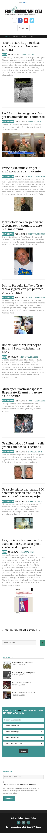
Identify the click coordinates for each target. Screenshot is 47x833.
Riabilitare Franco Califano (22, 662)
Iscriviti (9, 798)
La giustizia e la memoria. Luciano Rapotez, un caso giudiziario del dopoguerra (22, 543)
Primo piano (8, 121)
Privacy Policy (17, 818)
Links (38, 827)
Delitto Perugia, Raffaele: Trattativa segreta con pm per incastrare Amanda (23, 289)
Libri (4, 54)
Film (29, 827)
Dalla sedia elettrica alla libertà (24, 692)
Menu (21, 28)
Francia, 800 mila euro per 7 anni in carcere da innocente (21, 169)
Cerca (23, 751)
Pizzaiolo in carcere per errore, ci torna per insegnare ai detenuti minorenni (22, 225)
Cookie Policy (30, 818)
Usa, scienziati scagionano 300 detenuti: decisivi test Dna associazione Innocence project (23, 493)
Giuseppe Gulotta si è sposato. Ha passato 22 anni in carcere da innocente (22, 392)
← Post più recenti (11, 629)
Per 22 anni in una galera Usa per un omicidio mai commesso (23, 115)
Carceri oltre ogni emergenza (23, 672)
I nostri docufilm (13, 827)
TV (33, 827)
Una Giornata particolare (21, 682)
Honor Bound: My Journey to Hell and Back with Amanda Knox (21, 348)
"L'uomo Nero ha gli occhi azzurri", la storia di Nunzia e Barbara (22, 46)
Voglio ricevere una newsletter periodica (19, 784)
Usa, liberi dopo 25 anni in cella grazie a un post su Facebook (23, 445)
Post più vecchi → (30, 629)
